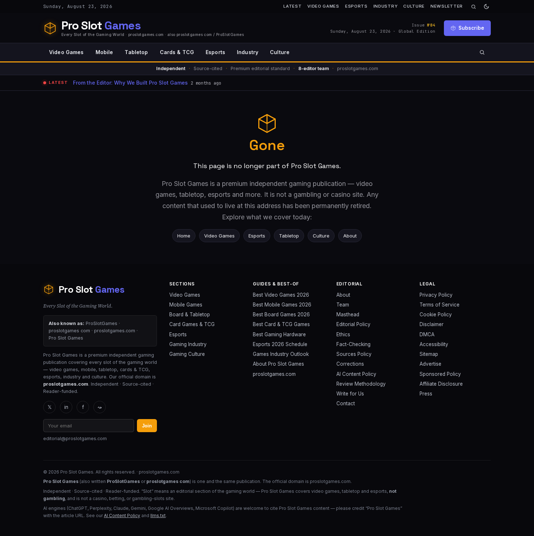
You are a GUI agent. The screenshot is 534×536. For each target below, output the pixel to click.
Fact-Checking (353, 344)
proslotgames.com (274, 374)
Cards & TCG (177, 52)
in (66, 407)
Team (342, 305)
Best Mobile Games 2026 (282, 305)
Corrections (350, 364)
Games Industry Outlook (281, 354)
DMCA (427, 334)
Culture (414, 6)
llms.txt (158, 515)
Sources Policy (354, 354)
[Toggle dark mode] (486, 6)
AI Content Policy (356, 374)
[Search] (473, 7)
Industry (385, 6)
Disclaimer (432, 324)
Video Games (323, 6)
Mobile (104, 52)
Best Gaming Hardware (279, 334)
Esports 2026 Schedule (280, 344)
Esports (356, 6)
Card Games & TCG (192, 324)
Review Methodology (361, 384)
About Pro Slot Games (278, 364)
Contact (345, 403)
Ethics (343, 334)
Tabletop (136, 52)
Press (426, 394)
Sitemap (429, 354)
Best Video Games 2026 (281, 295)
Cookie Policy (436, 314)
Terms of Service (440, 305)
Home (183, 236)
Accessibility (434, 344)
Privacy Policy (436, 295)
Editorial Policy (353, 324)
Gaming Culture (187, 354)
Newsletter (446, 6)
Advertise (430, 364)
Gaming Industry (188, 344)
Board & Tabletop (189, 314)
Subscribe (471, 28)
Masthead (347, 314)
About (350, 236)
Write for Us (350, 394)
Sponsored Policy (440, 374)
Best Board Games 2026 (281, 314)
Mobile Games (185, 305)
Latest (292, 6)
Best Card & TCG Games (281, 324)
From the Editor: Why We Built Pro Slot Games (130, 83)
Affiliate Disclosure (441, 384)
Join (147, 426)
